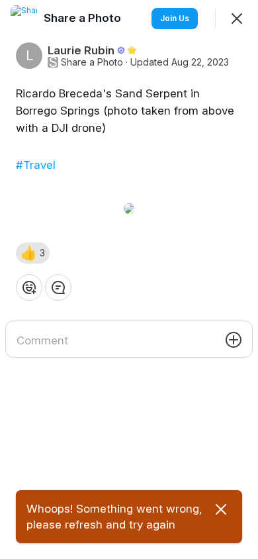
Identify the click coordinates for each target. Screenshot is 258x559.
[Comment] (58, 287)
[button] (33, 253)
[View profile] (24, 18)
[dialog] (129, 279)
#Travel (36, 165)
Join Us (174, 18)
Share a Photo (92, 62)
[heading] (84, 18)
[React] (29, 287)
